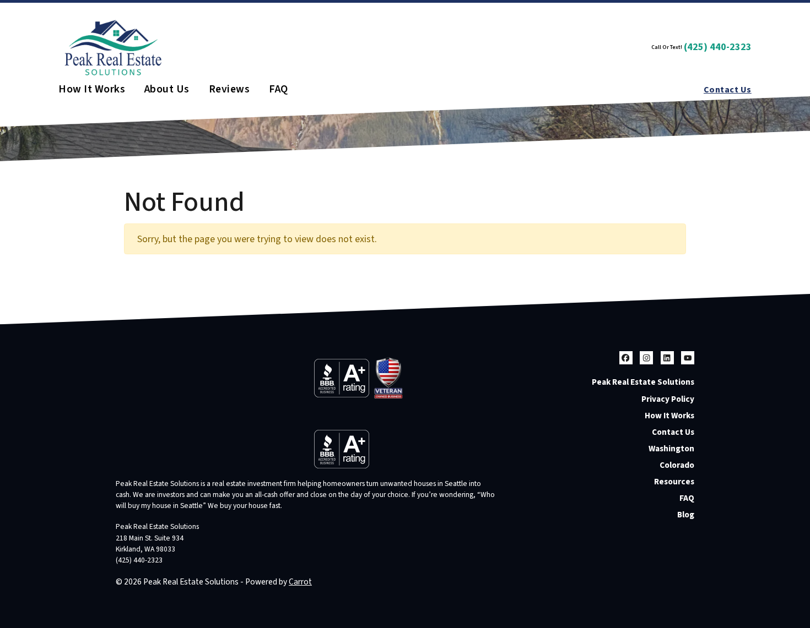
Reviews (229, 89)
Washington (671, 449)
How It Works (91, 89)
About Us (167, 89)
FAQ (278, 89)
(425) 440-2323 (718, 47)
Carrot (300, 582)
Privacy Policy (667, 399)
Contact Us (728, 89)
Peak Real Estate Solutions (643, 382)
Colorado (677, 465)
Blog (685, 515)
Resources (674, 482)
